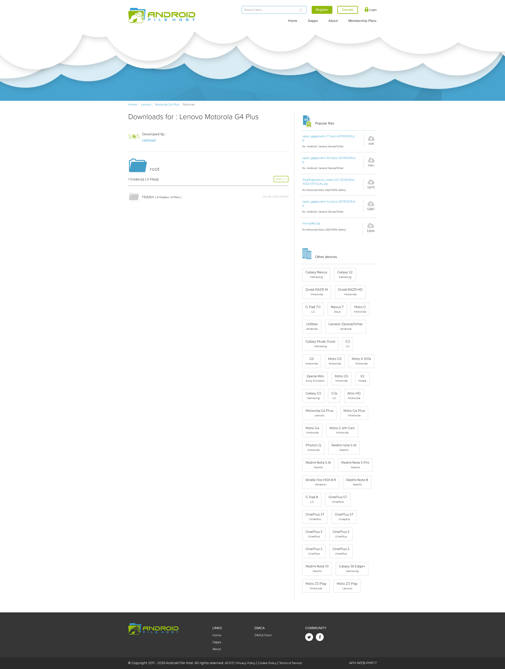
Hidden (148, 197)
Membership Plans (362, 21)
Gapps (313, 21)
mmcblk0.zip (311, 223)
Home (292, 21)
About (333, 21)
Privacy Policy (245, 663)
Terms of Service (290, 663)
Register (322, 9)
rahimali (149, 140)
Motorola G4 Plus (167, 104)
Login (372, 10)
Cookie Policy (267, 663)
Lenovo (146, 104)
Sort (279, 179)
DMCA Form (263, 635)
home (132, 104)
